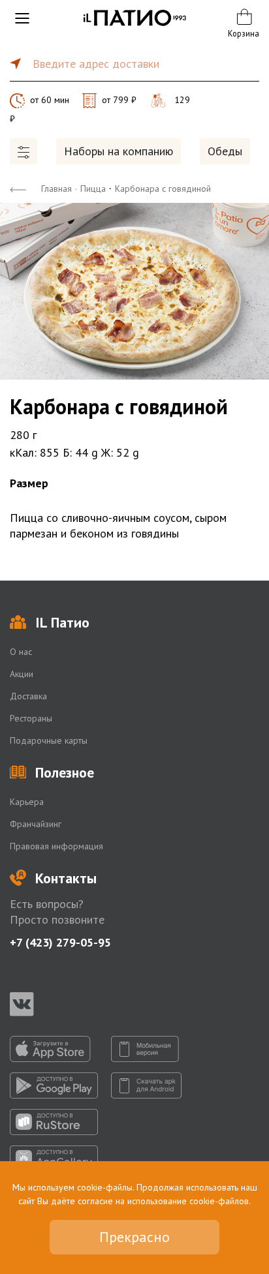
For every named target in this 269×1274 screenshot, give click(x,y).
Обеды (225, 151)
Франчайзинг (35, 824)
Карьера (27, 802)
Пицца (93, 188)
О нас (21, 652)
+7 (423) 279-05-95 (60, 942)
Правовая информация (56, 846)
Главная (56, 188)
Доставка (28, 696)
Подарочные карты (48, 740)
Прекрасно (134, 1237)
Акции (21, 674)
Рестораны (31, 718)
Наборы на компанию (118, 151)
